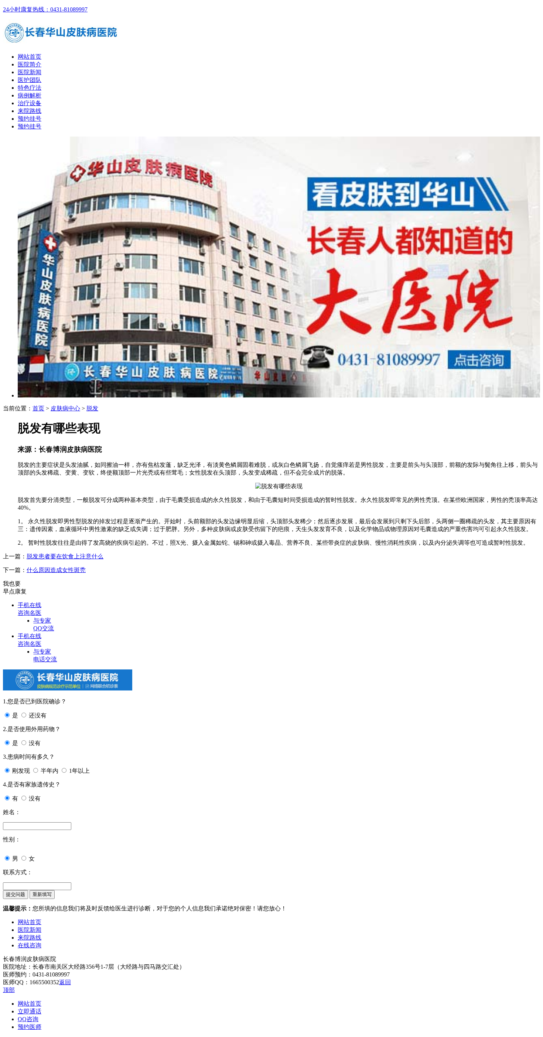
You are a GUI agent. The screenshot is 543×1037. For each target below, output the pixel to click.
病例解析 (29, 95)
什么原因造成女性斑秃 (56, 570)
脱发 (92, 408)
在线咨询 (29, 945)
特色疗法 (29, 88)
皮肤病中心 (65, 408)
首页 (38, 408)
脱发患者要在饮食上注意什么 (65, 556)
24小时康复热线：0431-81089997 (45, 9)
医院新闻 (29, 72)
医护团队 (29, 80)
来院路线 (29, 111)
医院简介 (29, 64)
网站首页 (29, 57)
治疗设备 (29, 103)
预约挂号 (29, 119)
